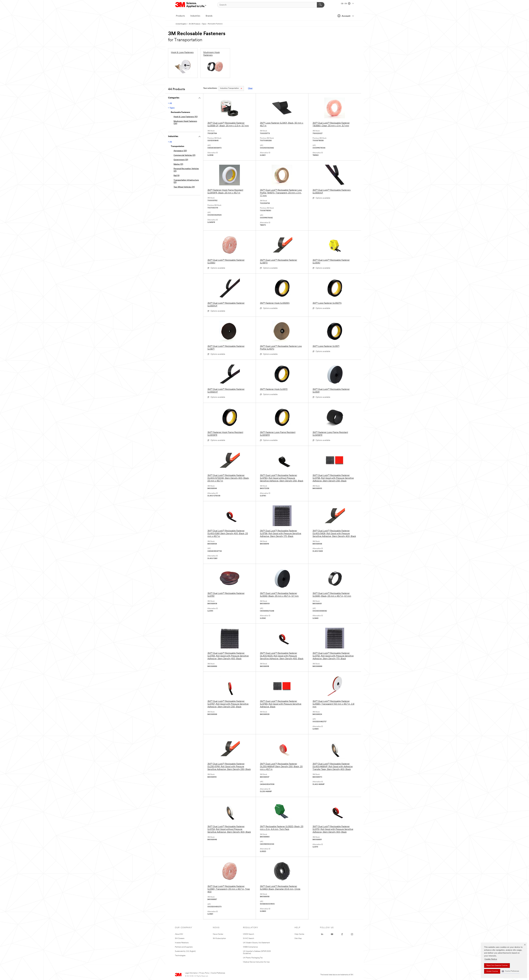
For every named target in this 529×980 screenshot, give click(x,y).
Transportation (229, 88)
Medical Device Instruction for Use (256, 962)
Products (180, 16)
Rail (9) (177, 176)
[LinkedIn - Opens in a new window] (322, 934)
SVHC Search (248, 938)
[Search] (320, 5)
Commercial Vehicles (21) (184, 155)
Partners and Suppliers (184, 947)
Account (346, 16)
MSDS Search (248, 934)
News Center (218, 934)
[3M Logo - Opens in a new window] (191, 5)
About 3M (179, 934)
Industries (195, 16)
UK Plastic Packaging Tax (253, 958)
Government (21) (181, 160)
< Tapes (171, 108)
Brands (209, 16)
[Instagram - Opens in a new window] (352, 934)
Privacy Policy (204, 973)
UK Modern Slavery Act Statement (256, 943)
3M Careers (179, 938)
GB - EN (344, 4)
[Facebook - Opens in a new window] (342, 934)
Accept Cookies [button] (492, 971)
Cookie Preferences (218, 973)
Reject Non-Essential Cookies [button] (497, 965)
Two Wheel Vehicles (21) (184, 187)
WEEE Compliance (250, 947)
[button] (510, 971)
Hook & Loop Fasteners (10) (186, 117)
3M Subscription (219, 938)
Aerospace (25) (180, 151)
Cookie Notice (491, 959)
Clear (250, 88)
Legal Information (191, 973)
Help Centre (299, 934)
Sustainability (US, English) (185, 951)
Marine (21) (178, 164)
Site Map (298, 938)
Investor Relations (182, 943)
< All (170, 103)
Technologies (180, 955)
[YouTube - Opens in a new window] (332, 934)
